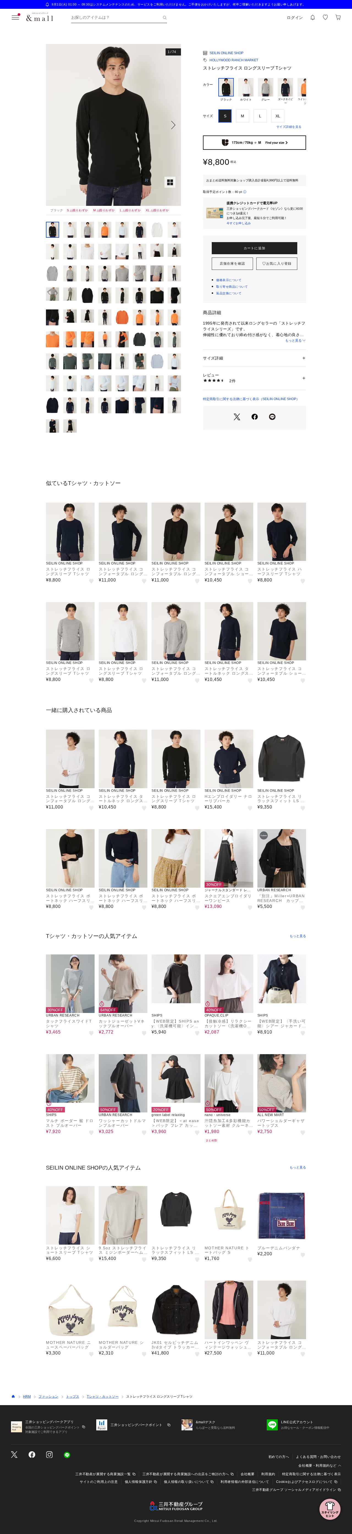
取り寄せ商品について (232, 286)
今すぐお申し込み (239, 223)
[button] (113, 125)
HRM (27, 1397)
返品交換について (228, 293)
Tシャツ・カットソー (103, 1397)
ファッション (48, 1397)
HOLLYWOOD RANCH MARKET (234, 60)
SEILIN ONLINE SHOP (226, 53)
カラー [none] (208, 85)
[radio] (226, 91)
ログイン (295, 18)
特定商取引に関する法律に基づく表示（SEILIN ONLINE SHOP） (251, 399)
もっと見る (293, 340)
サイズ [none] (208, 116)
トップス (72, 1397)
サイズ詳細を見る (289, 126)
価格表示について (228, 280)
